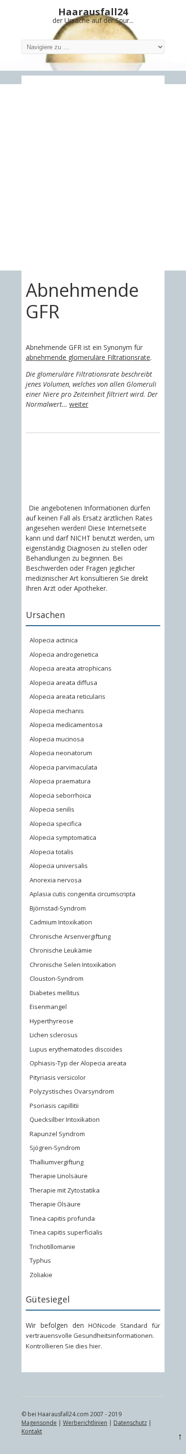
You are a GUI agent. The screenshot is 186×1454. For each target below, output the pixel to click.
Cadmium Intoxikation (61, 922)
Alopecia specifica (56, 823)
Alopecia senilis (52, 809)
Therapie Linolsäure (59, 1176)
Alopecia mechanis (57, 710)
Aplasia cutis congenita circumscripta (82, 894)
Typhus (40, 1260)
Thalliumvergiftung (56, 1162)
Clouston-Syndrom (56, 978)
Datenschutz (130, 1423)
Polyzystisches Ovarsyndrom (72, 1091)
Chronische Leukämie (61, 950)
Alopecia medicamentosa (66, 724)
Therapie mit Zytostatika (65, 1190)
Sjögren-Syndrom (55, 1147)
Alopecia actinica (54, 640)
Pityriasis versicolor (58, 1077)
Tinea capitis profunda (62, 1218)
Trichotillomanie (52, 1246)
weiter (78, 404)
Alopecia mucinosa (57, 739)
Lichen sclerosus (54, 1035)
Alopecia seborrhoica (60, 795)
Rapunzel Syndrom (57, 1133)
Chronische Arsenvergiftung (70, 936)
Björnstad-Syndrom (58, 908)
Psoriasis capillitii (54, 1105)
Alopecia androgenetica (64, 654)
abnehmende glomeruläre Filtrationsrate (88, 357)
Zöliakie (41, 1274)
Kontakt (31, 1431)
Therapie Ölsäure (55, 1204)
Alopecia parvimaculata (63, 767)
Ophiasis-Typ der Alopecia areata (78, 1063)
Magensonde (39, 1423)
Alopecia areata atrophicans (71, 668)
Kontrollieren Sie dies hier (63, 1346)
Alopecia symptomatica (63, 837)
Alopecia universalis (59, 865)
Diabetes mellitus (55, 992)
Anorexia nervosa (56, 880)
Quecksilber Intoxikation (65, 1119)
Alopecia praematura (60, 781)
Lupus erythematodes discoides (76, 1049)
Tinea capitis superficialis (66, 1232)
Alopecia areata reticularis (67, 696)
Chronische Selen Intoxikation (73, 964)
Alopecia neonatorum (61, 753)
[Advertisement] (93, 177)
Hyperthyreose (51, 1021)
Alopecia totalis (51, 851)
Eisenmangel (48, 1006)
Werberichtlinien (85, 1423)
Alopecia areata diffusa (63, 682)
